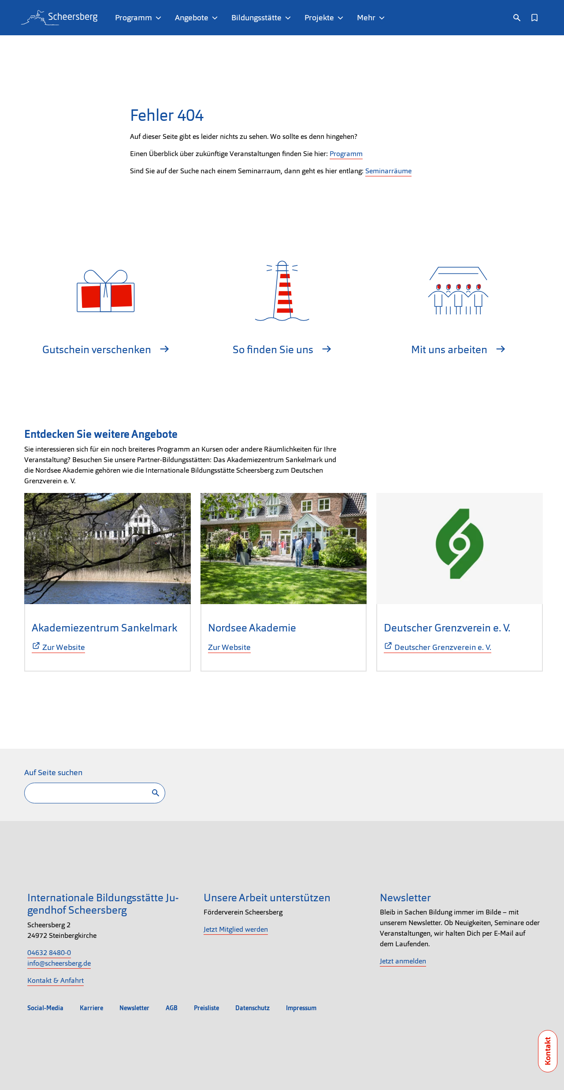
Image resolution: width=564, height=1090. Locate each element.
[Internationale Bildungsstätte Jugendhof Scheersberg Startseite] (59, 17)
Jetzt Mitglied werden (236, 929)
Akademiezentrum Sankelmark (104, 628)
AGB (172, 1008)
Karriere (91, 1008)
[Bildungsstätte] (290, 18)
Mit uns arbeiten (450, 349)
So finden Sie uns (274, 349)
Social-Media (45, 1008)
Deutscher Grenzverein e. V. (447, 628)
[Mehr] (383, 18)
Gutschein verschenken (97, 349)
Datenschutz (252, 1008)
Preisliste (206, 1008)
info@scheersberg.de (59, 963)
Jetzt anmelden (403, 961)
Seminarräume (388, 170)
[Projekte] (342, 18)
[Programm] (160, 18)
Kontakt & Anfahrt (55, 980)
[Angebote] (216, 18)
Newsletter (134, 1008)
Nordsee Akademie (252, 628)
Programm (346, 153)
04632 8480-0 (49, 952)
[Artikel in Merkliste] (534, 17)
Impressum (301, 1008)
